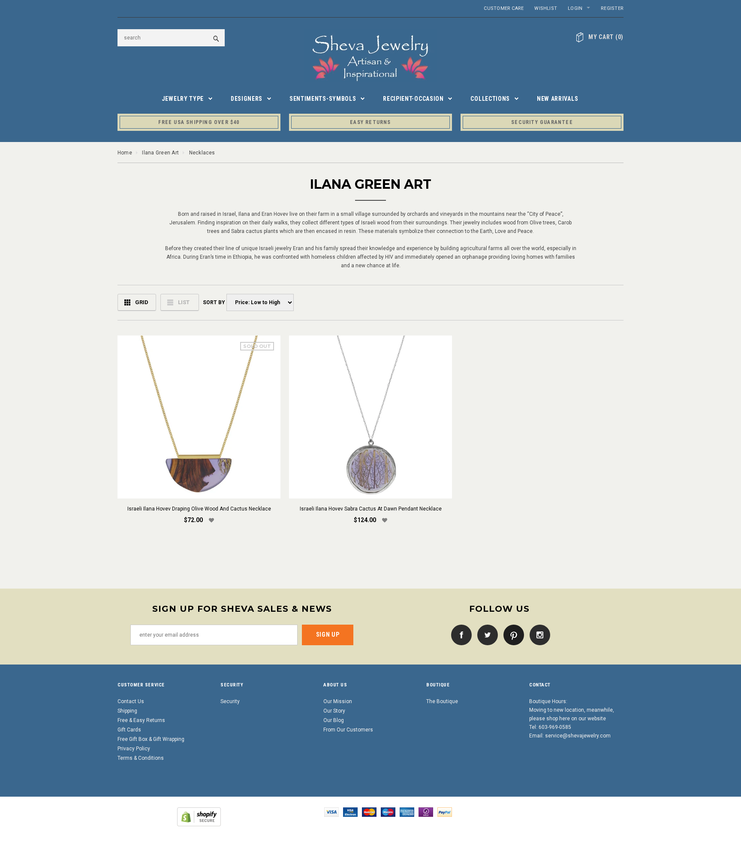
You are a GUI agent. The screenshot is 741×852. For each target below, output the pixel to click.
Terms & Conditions (140, 758)
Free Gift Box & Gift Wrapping (150, 739)
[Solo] (426, 812)
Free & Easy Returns (141, 720)
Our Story (334, 711)
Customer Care (504, 8)
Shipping (127, 711)
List (184, 302)
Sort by (213, 302)
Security (230, 701)
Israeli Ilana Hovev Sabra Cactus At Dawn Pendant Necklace (371, 509)
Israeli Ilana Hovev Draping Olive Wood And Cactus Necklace (199, 509)
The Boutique (442, 701)
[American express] (407, 812)
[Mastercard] (369, 812)
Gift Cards (129, 730)
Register (612, 8)
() (606, 36)
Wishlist (545, 8)
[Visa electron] (350, 812)
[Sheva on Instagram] (537, 634)
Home (124, 153)
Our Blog (333, 720)
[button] (211, 520)
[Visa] (331, 812)
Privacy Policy (133, 749)
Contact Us (130, 701)
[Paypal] (444, 812)
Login (575, 8)
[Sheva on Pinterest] (511, 634)
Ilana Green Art (160, 153)
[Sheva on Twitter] (485, 634)
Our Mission (337, 701)
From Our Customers (348, 730)
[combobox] (171, 37)
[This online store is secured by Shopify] (199, 816)
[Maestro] (388, 812)
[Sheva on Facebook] (459, 634)
